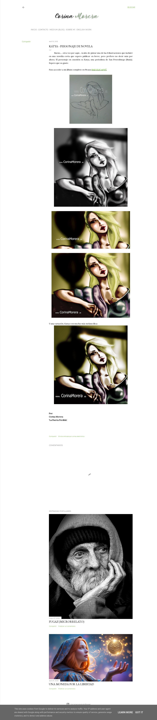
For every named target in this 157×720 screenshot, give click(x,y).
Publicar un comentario (66, 626)
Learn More (125, 712)
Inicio (34, 30)
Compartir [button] (26, 41)
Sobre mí (70, 30)
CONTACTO (43, 30)
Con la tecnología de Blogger (80, 704)
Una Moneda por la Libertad (71, 684)
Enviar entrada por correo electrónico (71, 436)
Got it (139, 712)
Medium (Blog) (57, 30)
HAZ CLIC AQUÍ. (99, 69)
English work (84, 30)
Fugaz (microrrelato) (66, 621)
